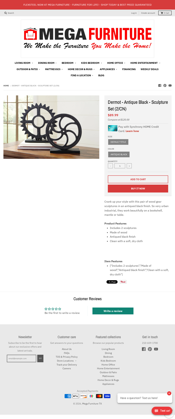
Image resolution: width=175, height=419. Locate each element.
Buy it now (138, 188)
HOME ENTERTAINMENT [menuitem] (144, 62)
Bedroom (108, 356)
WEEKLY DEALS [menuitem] (150, 69)
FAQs (67, 353)
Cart (166, 13)
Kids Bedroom (108, 360)
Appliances (108, 383)
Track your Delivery (67, 364)
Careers (67, 368)
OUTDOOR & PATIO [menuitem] (27, 69)
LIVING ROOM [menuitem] (23, 62)
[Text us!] (162, 412)
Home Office (108, 364)
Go (40, 358)
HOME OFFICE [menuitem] (115, 62)
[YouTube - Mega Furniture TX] (170, 85)
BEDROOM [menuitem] (68, 62)
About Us (67, 349)
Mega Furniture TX (92, 403)
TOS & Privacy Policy (67, 356)
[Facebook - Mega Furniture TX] (159, 85)
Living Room (108, 349)
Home (6, 85)
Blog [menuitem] (101, 75)
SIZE (110, 136)
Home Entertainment (108, 368)
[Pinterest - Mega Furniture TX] (164, 85)
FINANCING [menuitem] (129, 69)
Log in (134, 13)
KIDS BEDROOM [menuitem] (90, 62)
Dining (108, 353)
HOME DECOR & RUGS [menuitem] (80, 69)
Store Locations (65, 360)
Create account (148, 13)
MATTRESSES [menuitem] (52, 69)
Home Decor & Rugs (108, 380)
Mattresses (108, 376)
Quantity (112, 161)
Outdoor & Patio (108, 372)
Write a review (113, 311)
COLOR (111, 149)
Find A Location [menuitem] (81, 75)
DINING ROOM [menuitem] (46, 62)
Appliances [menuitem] (107, 69)
